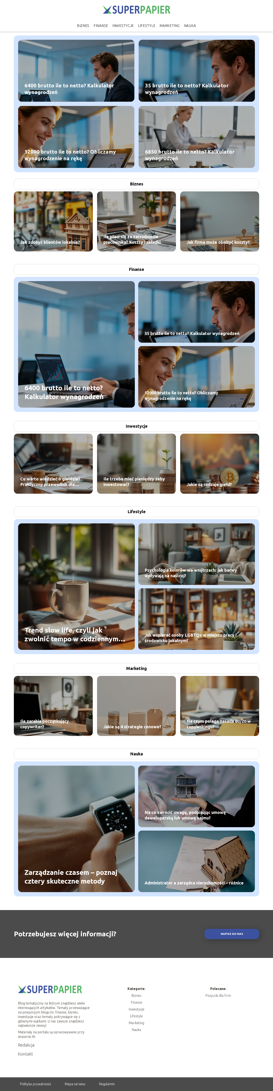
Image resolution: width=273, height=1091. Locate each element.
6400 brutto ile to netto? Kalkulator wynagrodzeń (69, 88)
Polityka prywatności (35, 1084)
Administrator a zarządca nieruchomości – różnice (194, 882)
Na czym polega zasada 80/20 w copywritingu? (219, 724)
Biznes (83, 26)
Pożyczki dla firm (218, 995)
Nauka (190, 26)
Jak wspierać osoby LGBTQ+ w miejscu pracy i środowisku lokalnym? (191, 638)
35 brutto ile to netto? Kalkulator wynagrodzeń (187, 88)
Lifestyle (146, 26)
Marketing (170, 26)
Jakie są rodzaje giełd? (209, 484)
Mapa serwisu (75, 1084)
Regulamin (107, 1084)
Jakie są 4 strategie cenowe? (132, 726)
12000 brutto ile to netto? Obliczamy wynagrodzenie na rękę (70, 155)
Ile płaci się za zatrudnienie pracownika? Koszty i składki (132, 239)
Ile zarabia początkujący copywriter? (44, 724)
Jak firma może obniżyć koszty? (218, 242)
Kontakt (25, 1053)
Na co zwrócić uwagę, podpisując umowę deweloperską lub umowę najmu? (185, 815)
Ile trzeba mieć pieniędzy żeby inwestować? (134, 481)
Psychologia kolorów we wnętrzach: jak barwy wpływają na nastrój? (191, 573)
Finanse (101, 26)
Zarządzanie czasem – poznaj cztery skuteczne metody (71, 876)
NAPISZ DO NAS (232, 933)
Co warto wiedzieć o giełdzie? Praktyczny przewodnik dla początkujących (50, 481)
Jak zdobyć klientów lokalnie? (50, 242)
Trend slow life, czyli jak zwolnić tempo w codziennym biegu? (71, 634)
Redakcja (26, 1045)
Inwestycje (123, 26)
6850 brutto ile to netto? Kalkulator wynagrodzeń (190, 155)
